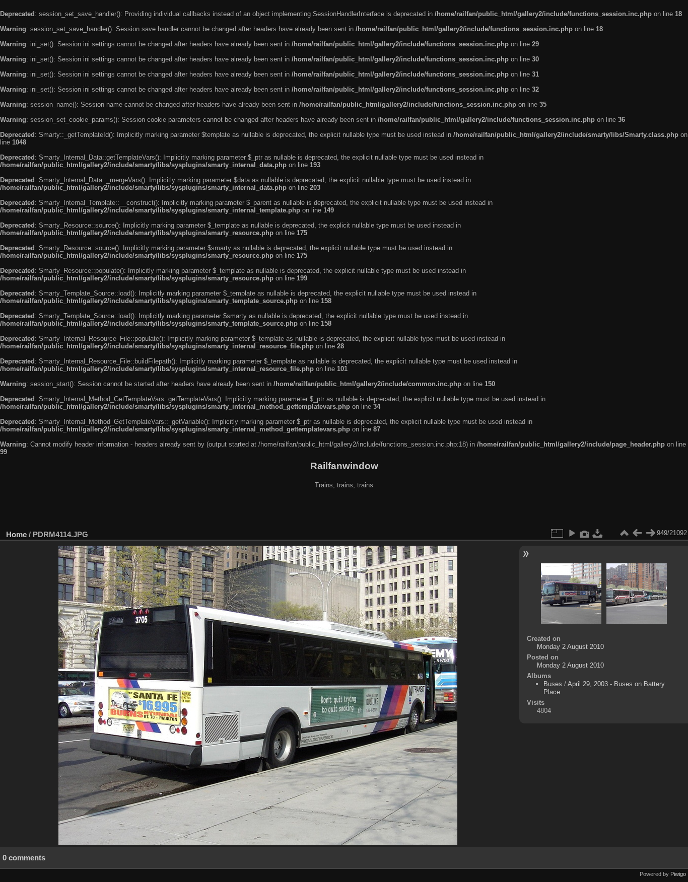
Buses (552, 684)
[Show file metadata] (584, 533)
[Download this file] (597, 533)
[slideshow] (571, 533)
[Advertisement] (344, 510)
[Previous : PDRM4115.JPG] (637, 533)
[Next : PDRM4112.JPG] (650, 533)
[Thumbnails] (624, 533)
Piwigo (678, 874)
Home (16, 534)
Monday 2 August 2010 (570, 646)
